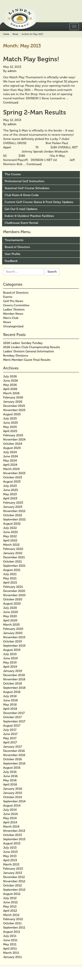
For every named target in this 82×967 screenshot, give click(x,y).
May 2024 (10, 460)
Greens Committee (16, 305)
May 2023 (10, 494)
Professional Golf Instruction (24, 181)
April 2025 (10, 431)
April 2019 (10, 667)
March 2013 (11, 864)
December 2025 (14, 406)
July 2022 (10, 528)
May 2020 (10, 616)
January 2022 (12, 553)
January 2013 (12, 873)
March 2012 (11, 915)
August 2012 (11, 894)
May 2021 (10, 578)
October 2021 (12, 561)
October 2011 (12, 923)
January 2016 (12, 789)
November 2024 (14, 439)
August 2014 (11, 805)
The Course (13, 174)
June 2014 (10, 814)
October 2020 (12, 599)
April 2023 (10, 498)
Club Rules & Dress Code (22, 195)
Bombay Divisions (15, 355)
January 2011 (12, 957)
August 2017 (11, 725)
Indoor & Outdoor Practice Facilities (29, 216)
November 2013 (14, 831)
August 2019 (11, 650)
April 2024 (10, 465)
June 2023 (10, 490)
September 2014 (14, 801)
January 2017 (12, 746)
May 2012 (10, 906)
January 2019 (12, 671)
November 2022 (14, 511)
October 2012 (12, 885)
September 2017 (14, 721)
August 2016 (11, 767)
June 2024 (10, 456)
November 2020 (14, 595)
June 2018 (10, 700)
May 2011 (9, 944)
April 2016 (10, 784)
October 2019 (12, 641)
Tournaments (14, 240)
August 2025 (12, 414)
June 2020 (10, 612)
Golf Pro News (13, 301)
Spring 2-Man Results (34, 112)
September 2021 (14, 566)
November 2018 (14, 679)
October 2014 (12, 797)
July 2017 (9, 730)
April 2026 (10, 389)
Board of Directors (17, 247)
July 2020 (10, 608)
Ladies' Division (14, 309)
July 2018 (10, 696)
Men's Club (10, 318)
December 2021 (14, 557)
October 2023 (12, 477)
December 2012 (14, 877)
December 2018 (14, 675)
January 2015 (12, 793)
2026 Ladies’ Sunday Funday (23, 343)
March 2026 (11, 393)
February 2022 (13, 549)
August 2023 (12, 481)
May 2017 (9, 738)
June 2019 (10, 658)
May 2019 (10, 662)
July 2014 (10, 810)
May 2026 (10, 385)
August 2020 (12, 603)
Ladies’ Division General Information (28, 351)
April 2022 (10, 540)
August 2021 (11, 570)
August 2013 (11, 843)
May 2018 (10, 704)
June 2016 (10, 776)
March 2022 (11, 545)
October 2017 (12, 717)
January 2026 (12, 401)
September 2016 (14, 763)
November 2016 (14, 755)
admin (12, 71)
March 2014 (11, 826)
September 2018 (14, 688)
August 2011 (11, 932)
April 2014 (10, 822)
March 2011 (11, 953)
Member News (13, 314)
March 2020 (11, 624)
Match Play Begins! (31, 59)
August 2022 (12, 523)
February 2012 (13, 919)
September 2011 (14, 927)
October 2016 (12, 759)
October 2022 (12, 515)
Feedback (11, 261)
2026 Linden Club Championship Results (31, 347)
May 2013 (10, 856)
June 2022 (10, 532)
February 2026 (13, 397)
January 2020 (12, 633)
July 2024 (10, 452)
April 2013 (10, 860)
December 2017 (14, 713)
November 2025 (14, 410)
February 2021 (13, 587)
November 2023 (14, 473)
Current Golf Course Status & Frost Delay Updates (39, 202)
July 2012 (10, 898)
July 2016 (10, 772)
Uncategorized (13, 326)
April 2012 (10, 911)
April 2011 (10, 948)
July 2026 (10, 376)
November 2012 (14, 881)
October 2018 (12, 683)
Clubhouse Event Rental (21, 223)
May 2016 (10, 780)
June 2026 (10, 380)
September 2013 (14, 839)
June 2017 (10, 734)
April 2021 (10, 582)
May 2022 (10, 536)
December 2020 (14, 591)
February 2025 (13, 435)
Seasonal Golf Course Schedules (27, 188)
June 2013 (10, 852)
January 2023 (12, 507)
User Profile (12, 254)
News (15, 34)
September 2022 (14, 519)
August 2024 (12, 448)
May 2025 (10, 427)
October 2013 (12, 835)
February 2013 (13, 868)
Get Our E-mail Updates (21, 209)
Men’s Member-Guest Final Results (26, 360)
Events (7, 297)
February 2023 (13, 502)
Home (6, 34)
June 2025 (10, 422)
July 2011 (9, 936)
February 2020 (13, 629)
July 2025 (10, 418)
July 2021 (10, 574)
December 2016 (14, 751)
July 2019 (10, 654)
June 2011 (10, 940)
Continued (10, 102)
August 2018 (11, 692)
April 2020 (10, 620)
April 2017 (10, 742)
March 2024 (11, 469)
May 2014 (10, 818)
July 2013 (10, 847)
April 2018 (10, 709)
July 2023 (10, 486)
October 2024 (12, 444)
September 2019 (14, 645)
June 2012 (10, 902)
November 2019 (14, 637)
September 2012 (14, 889)
